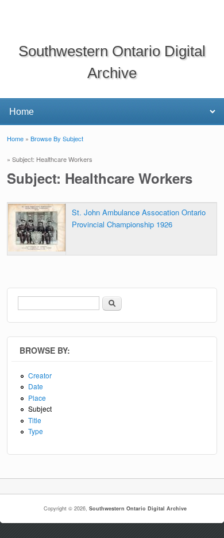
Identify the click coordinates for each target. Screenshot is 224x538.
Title (34, 420)
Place (37, 397)
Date (35, 386)
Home (15, 138)
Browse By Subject (56, 138)
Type (35, 431)
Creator (40, 375)
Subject (40, 408)
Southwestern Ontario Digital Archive (138, 508)
